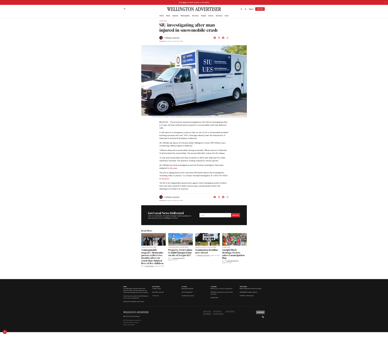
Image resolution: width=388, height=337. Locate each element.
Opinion (175, 16)
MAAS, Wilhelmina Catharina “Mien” (251, 288)
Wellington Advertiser (172, 38)
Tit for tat (155, 295)
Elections (210, 247)
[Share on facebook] (215, 37)
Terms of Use (207, 311)
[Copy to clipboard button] (227, 37)
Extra (227, 16)
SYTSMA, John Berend (247, 295)
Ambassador (214, 297)
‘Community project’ (187, 295)
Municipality (185, 16)
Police (165, 21)
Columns (214, 286)
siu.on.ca (165, 178)
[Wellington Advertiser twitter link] (263, 317)
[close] (385, 2)
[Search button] (241, 9)
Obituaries (243, 286)
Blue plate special (157, 292)
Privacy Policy (217, 311)
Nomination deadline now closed (133, 301)
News (168, 16)
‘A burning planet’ (187, 292)
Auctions (219, 16)
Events (210, 16)
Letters (184, 286)
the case (173, 168)
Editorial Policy (230, 311)
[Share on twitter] (219, 37)
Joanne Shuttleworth (178, 258)
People (203, 16)
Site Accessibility (218, 314)
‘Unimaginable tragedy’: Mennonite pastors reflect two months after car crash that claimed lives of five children (135, 290)
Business (182, 247)
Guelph (225, 247)
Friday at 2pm (156, 288)
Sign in (251, 9)
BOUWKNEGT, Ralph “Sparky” (248, 292)
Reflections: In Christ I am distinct (221, 288)
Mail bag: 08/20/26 (187, 288)
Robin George (149, 266)
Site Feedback (207, 314)
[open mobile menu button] (124, 9)
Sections (195, 16)
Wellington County (147, 247)
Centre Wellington (174, 247)
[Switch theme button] (245, 9)
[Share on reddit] (223, 37)
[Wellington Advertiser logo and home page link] (194, 9)
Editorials (156, 286)
